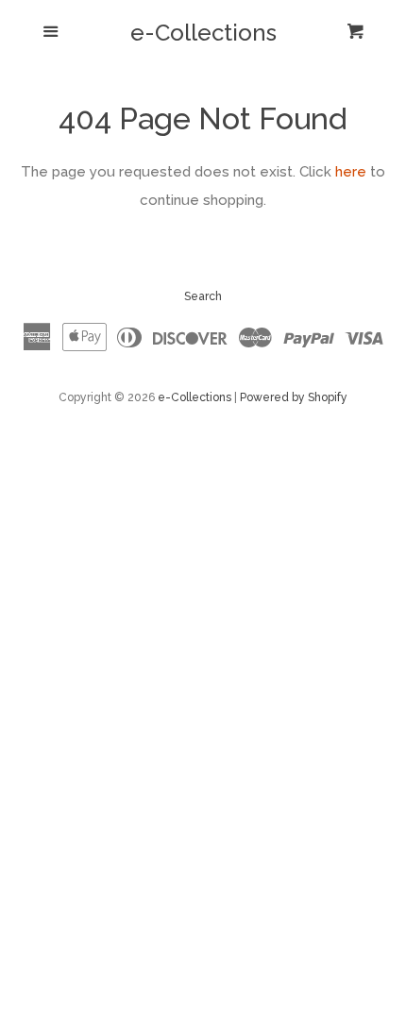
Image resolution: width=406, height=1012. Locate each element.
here (350, 171)
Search (203, 296)
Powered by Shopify (293, 397)
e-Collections (203, 33)
